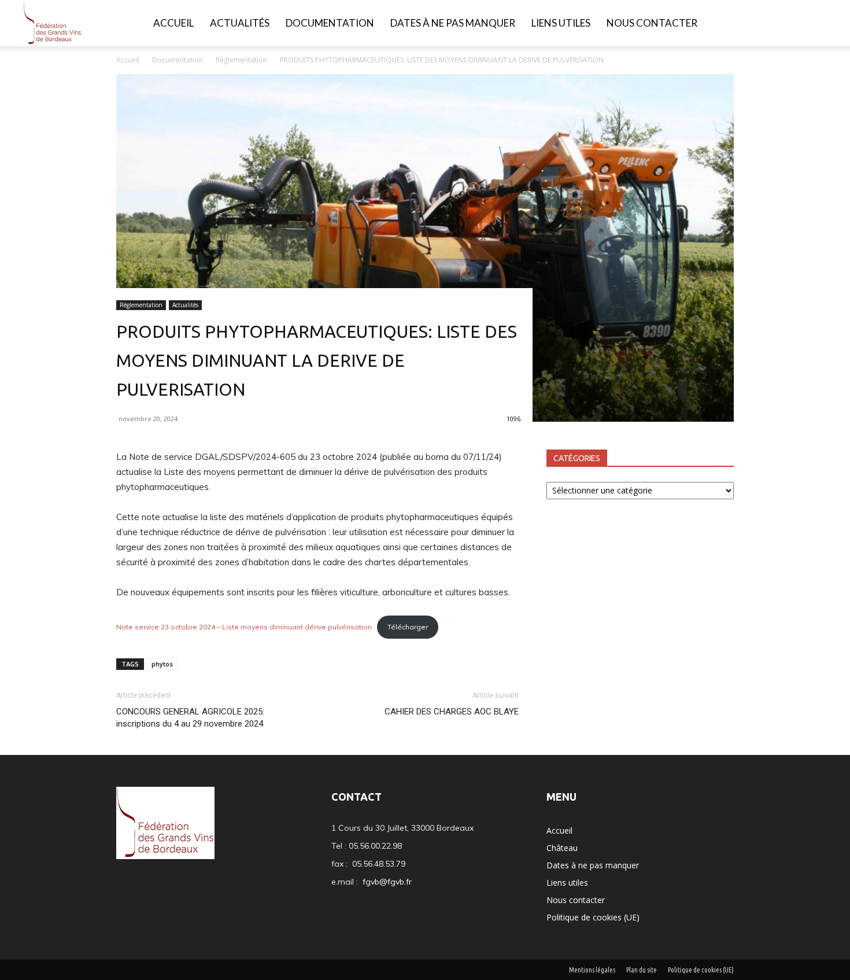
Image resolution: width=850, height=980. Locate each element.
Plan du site (641, 970)
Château (562, 847)
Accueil (173, 23)
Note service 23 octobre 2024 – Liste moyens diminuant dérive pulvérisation (244, 626)
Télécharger (407, 626)
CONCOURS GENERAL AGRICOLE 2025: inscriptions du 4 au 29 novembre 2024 (190, 717)
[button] (824, 24)
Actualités (239, 23)
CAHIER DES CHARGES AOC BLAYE (452, 711)
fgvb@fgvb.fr (387, 881)
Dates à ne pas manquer (452, 23)
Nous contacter (652, 23)
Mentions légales (592, 970)
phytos (162, 664)
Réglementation (241, 60)
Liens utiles (560, 23)
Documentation (330, 23)
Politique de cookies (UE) (593, 917)
